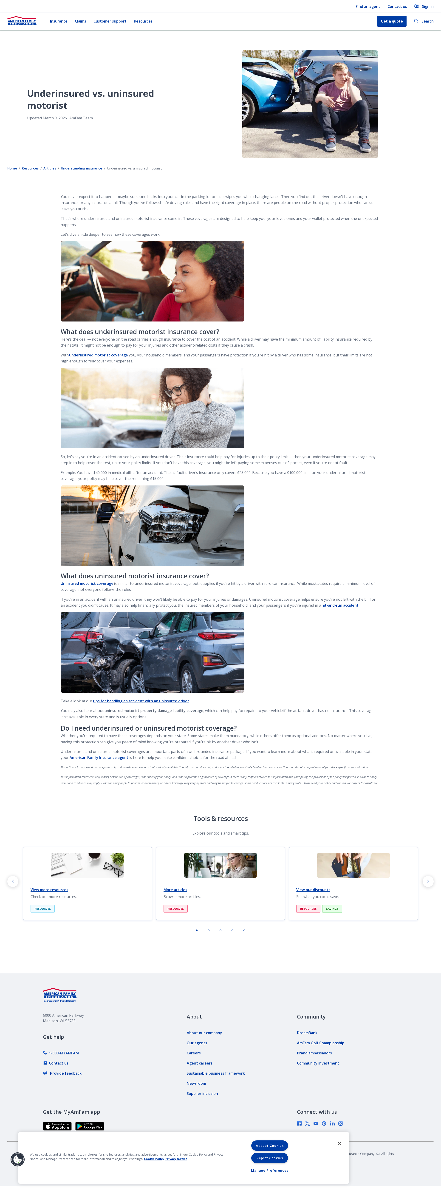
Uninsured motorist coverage (87, 583)
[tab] (197, 930)
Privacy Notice (176, 1159)
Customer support (110, 21)
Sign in (428, 6)
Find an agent (368, 6)
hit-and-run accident (340, 605)
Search (427, 21)
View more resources (49, 889)
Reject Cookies (270, 1158)
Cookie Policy (154, 1159)
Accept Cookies (269, 1145)
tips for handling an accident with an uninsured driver (141, 700)
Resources (143, 21)
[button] (17, 1159)
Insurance (59, 21)
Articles (49, 168)
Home (12, 168)
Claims (80, 21)
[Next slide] (428, 881)
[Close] (339, 1143)
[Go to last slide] (12, 881)
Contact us (397, 6)
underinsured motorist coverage (98, 355)
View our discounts (313, 889)
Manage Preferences (269, 1170)
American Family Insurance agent (99, 757)
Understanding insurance (81, 168)
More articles (175, 889)
